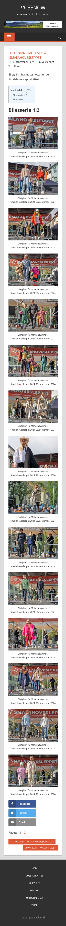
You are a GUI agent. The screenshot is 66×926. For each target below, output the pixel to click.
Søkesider (34, 883)
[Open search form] (59, 37)
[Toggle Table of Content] (27, 90)
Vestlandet (48, 61)
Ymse (34, 905)
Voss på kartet (34, 875)
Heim (34, 868)
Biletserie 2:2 (20, 99)
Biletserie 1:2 (20, 95)
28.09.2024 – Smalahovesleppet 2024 (33, 842)
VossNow (33, 7)
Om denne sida (34, 897)
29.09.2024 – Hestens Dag (39, 848)
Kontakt (34, 890)
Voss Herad (14, 66)
